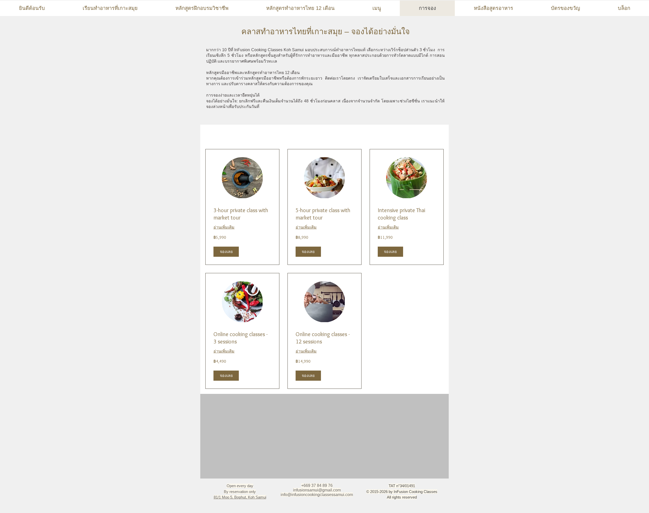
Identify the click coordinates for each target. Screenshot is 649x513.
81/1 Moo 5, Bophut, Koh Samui (240, 497)
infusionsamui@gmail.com (317, 490)
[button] (226, 252)
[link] (242, 214)
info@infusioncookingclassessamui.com (317, 494)
